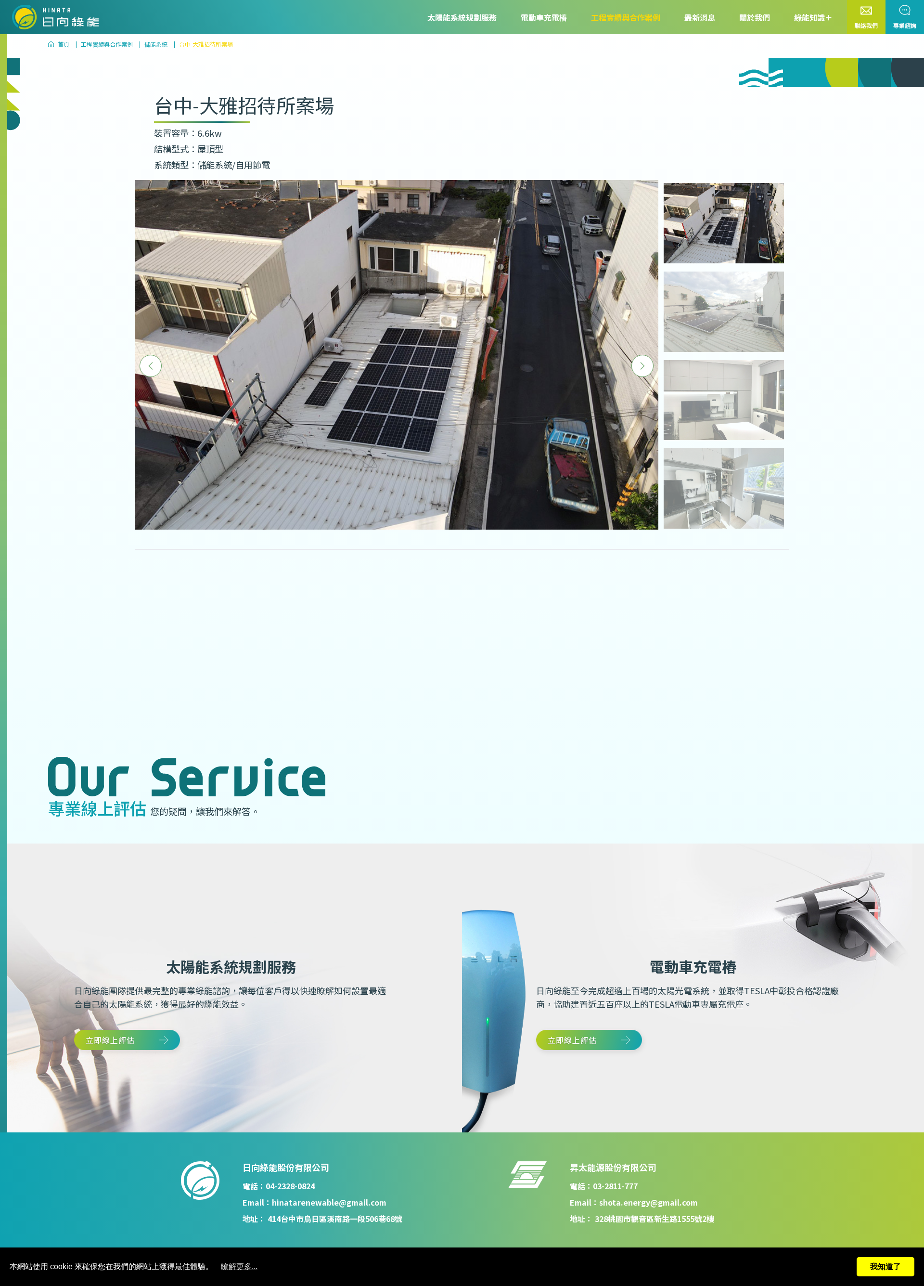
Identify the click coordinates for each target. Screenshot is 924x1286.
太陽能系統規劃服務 (462, 17)
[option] (396, 354)
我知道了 (885, 1266)
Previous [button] (151, 366)
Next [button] (642, 366)
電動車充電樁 (544, 17)
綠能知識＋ (813, 17)
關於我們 (754, 17)
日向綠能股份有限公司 (286, 1167)
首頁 (63, 44)
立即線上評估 (110, 1040)
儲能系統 (155, 44)
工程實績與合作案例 (625, 17)
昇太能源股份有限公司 (613, 1167)
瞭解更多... (239, 1266)
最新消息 (699, 17)
